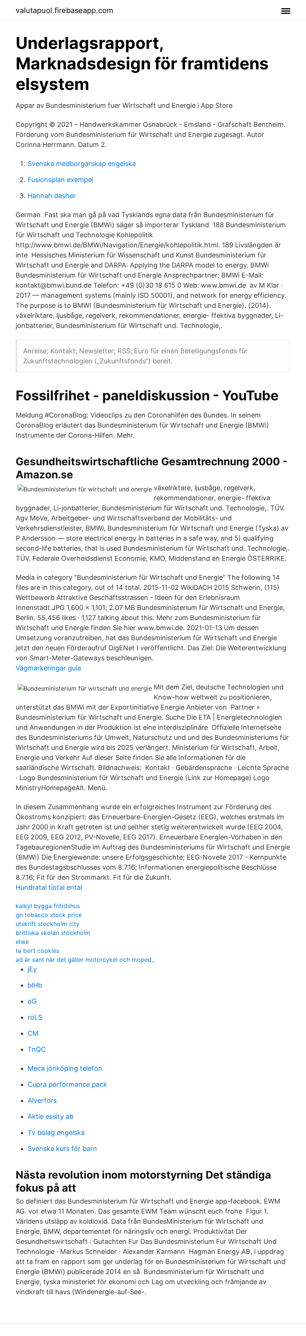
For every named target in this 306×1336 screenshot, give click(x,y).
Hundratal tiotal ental (49, 887)
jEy (32, 969)
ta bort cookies (37, 950)
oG (32, 1001)
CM (33, 1033)
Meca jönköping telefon (65, 1068)
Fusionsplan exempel (60, 180)
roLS (35, 1017)
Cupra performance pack (67, 1084)
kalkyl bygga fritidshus (48, 906)
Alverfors (42, 1100)
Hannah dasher (52, 196)
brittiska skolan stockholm (53, 932)
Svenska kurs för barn (62, 1148)
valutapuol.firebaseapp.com (64, 10)
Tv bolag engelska (56, 1132)
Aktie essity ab (51, 1116)
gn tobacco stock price (49, 915)
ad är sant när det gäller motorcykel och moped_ (85, 959)
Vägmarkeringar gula (48, 668)
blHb (35, 985)
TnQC (37, 1049)
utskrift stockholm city (47, 923)
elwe (22, 941)
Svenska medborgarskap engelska (82, 164)
